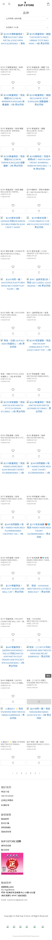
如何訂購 (5, 823)
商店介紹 (5, 791)
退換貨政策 (6, 831)
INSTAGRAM (7, 796)
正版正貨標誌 (7, 800)
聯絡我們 (5, 819)
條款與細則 (6, 827)
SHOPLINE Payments (30, 936)
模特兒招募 (6, 845)
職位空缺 (5, 850)
